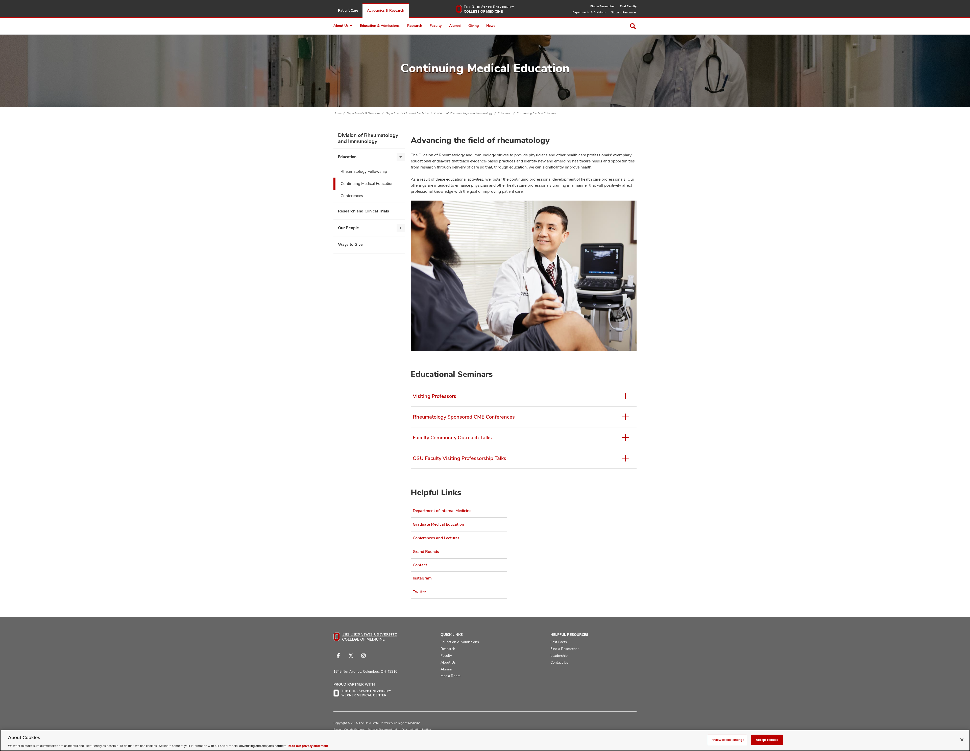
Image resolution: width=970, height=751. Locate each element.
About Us (341, 25)
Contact (420, 565)
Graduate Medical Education (438, 524)
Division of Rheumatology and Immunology (463, 113)
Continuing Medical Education (537, 113)
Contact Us (559, 662)
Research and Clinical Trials (363, 211)
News (490, 25)
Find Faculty (628, 6)
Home (337, 113)
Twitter (419, 591)
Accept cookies (767, 740)
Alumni (455, 25)
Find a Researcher (602, 6)
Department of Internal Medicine (407, 113)
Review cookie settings (727, 740)
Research (414, 25)
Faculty (436, 25)
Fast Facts (558, 642)
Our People (348, 227)
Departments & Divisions (589, 12)
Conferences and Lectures (436, 538)
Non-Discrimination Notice (413, 730)
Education (505, 113)
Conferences (352, 195)
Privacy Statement (380, 730)
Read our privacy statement (308, 746)
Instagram (422, 578)
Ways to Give (350, 244)
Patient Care (348, 10)
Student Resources (624, 12)
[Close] (961, 739)
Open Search (633, 26)
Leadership (559, 655)
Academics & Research (385, 10)
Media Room (450, 675)
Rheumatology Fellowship (364, 171)
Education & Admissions (380, 25)
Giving (473, 25)
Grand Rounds (426, 551)
